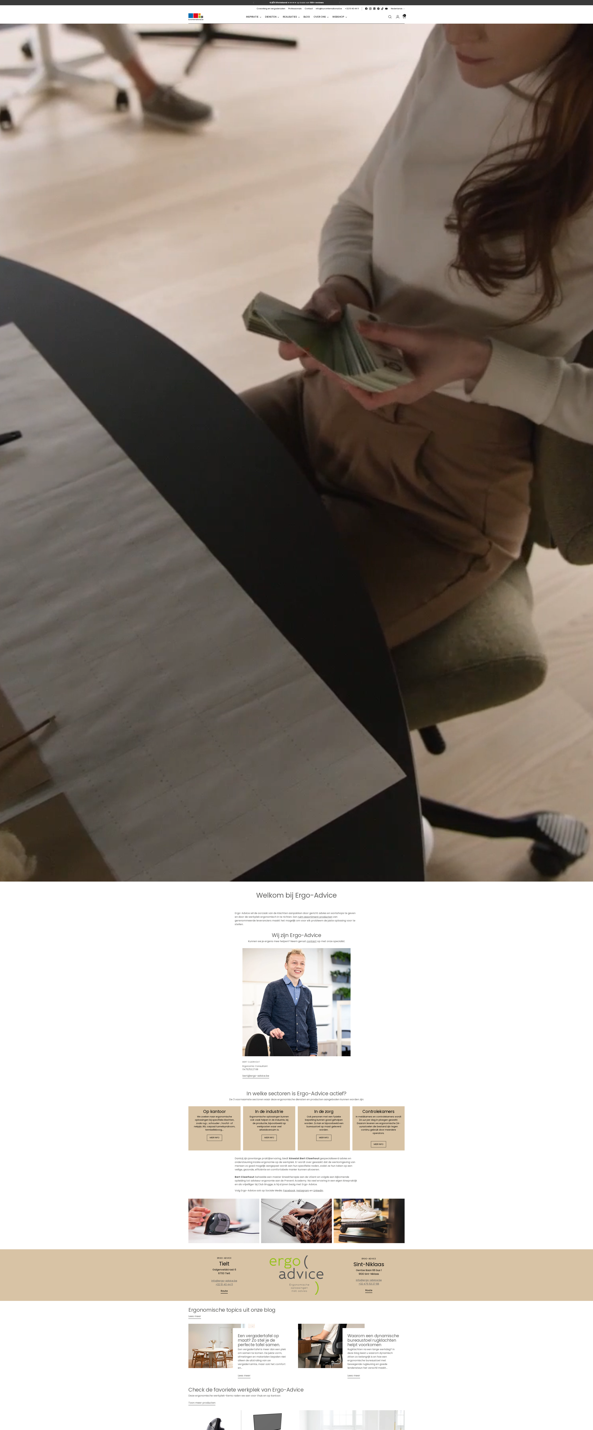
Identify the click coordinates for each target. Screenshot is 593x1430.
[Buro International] (196, 17)
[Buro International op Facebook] (366, 8)
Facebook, (289, 1190)
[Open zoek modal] (390, 17)
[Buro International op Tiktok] (382, 8)
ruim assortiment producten (315, 917)
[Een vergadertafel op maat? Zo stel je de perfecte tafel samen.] (221, 1352)
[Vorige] (253, 2)
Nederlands (396, 8)
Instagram (302, 1190)
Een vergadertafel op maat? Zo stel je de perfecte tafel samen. (259, 1340)
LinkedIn (318, 1190)
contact (312, 941)
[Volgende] (339, 2)
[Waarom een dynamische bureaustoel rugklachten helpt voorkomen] (331, 1352)
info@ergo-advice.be (224, 1281)
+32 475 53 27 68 (369, 1284)
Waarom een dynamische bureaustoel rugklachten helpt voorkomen (373, 1340)
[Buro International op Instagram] (370, 8)
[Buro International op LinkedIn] (374, 8)
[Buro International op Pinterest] (378, 8)
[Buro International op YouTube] (386, 8)
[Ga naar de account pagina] (396, 17)
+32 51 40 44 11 (224, 1284)
